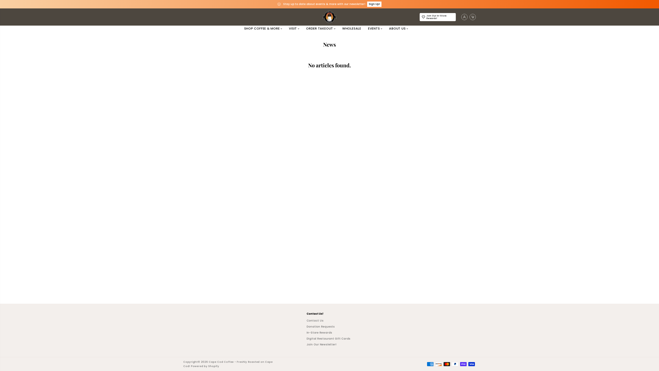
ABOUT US (398, 28)
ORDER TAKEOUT (320, 28)
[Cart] (473, 17)
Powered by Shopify (205, 366)
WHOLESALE (351, 28)
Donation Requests (321, 326)
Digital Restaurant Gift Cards (329, 338)
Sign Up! (374, 4)
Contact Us (315, 320)
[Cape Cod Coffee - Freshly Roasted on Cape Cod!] (329, 17)
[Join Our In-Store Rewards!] (438, 17)
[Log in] (464, 17)
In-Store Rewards (319, 332)
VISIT (293, 28)
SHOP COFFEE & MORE (262, 28)
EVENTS (374, 28)
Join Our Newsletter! (322, 344)
